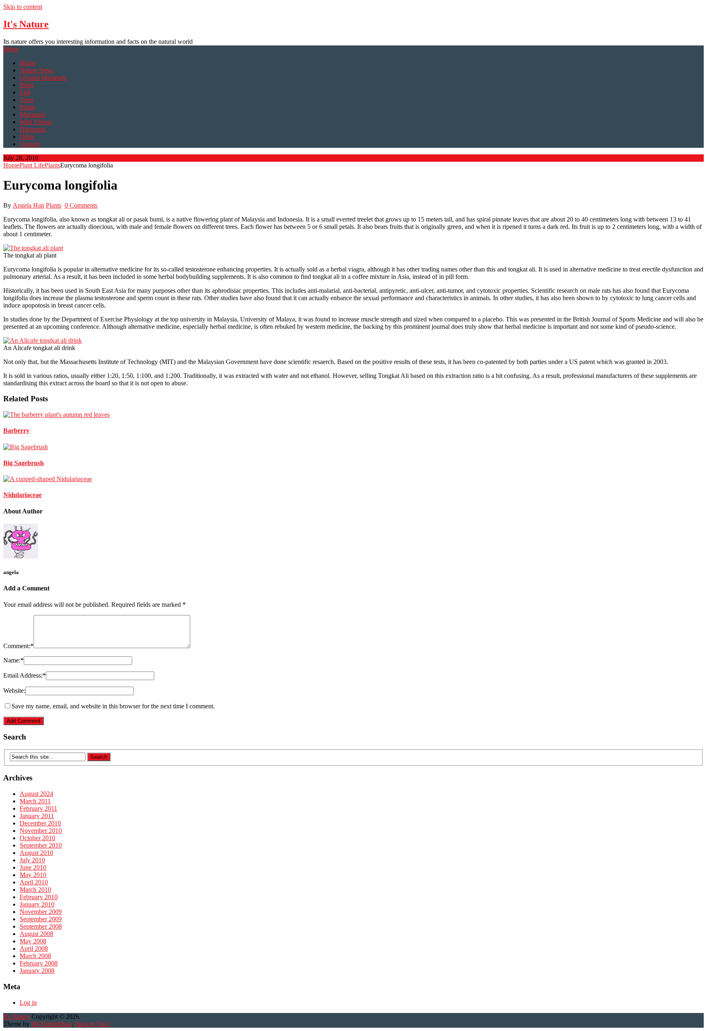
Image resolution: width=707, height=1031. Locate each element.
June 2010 (33, 867)
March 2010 (35, 889)
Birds (27, 84)
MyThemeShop (51, 1023)
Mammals (32, 114)
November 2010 (41, 830)
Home (28, 62)
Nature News (37, 70)
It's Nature (26, 24)
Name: (13, 660)
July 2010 (32, 860)
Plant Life (32, 165)
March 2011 (35, 801)
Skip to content (22, 6)
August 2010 (36, 852)
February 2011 (38, 808)
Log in (28, 1002)
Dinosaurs (33, 129)
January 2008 (37, 970)
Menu (10, 48)
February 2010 (39, 896)
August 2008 (36, 933)
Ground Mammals (43, 77)
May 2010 (33, 874)
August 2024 (36, 793)
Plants (27, 107)
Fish (25, 92)
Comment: (18, 645)
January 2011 (37, 815)
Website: (14, 690)
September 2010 (41, 845)
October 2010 (37, 837)
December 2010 (40, 823)
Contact (30, 143)
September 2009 (41, 919)
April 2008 (34, 948)
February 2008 (39, 963)
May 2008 (33, 941)
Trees (27, 99)
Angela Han (28, 205)
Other (27, 136)
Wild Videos (36, 121)
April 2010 (34, 882)
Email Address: (24, 675)
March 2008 (35, 955)
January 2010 (37, 904)
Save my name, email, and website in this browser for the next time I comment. (113, 706)
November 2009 (41, 911)
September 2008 (41, 926)
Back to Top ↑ (93, 1023)
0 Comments (81, 205)
